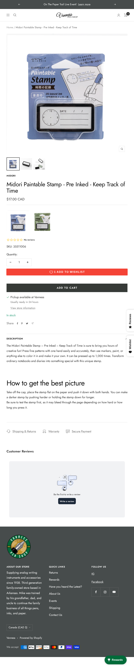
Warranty (53, 431)
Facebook (97, 582)
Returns (53, 572)
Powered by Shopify (31, 638)
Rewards (54, 580)
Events (53, 601)
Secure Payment (81, 431)
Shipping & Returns (24, 431)
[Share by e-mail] (32, 323)
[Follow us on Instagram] (104, 591)
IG (93, 574)
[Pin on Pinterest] (22, 323)
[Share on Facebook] (17, 323)
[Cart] (125, 15)
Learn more (84, 4)
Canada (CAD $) (18, 627)
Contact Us (55, 615)
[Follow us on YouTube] (113, 591)
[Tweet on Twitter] (27, 323)
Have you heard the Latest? (65, 587)
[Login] (118, 15)
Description (15, 338)
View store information (22, 308)
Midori (11, 175)
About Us (54, 594)
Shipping (54, 608)
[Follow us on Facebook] (96, 591)
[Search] (14, 15)
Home (10, 27)
